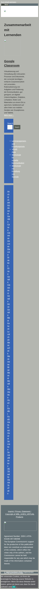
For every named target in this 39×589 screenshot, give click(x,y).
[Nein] (16, 587)
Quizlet (8, 436)
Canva (8, 227)
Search (10, 123)
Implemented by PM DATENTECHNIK (18, 572)
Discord (8, 252)
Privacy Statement (23, 511)
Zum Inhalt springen (8, 2)
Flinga (8, 271)
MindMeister (8, 372)
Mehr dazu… (9, 115)
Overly (8, 403)
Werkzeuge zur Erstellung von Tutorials (16, 171)
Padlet (8, 411)
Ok (14, 587)
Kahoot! (8, 326)
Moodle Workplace (8, 389)
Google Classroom (8, 285)
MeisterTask (8, 347)
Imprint (11, 511)
